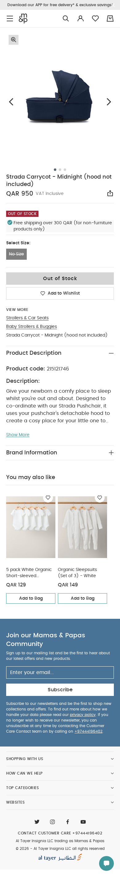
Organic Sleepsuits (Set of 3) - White (77, 573)
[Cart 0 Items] (110, 18)
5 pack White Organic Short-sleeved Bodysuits (29, 573)
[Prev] (11, 101)
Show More (18, 435)
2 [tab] (60, 169)
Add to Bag (31, 598)
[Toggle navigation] (10, 19)
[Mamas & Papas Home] (23, 18)
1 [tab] (55, 169)
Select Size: (18, 243)
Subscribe (60, 689)
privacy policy (83, 715)
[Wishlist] (48, 498)
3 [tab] (65, 169)
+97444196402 (88, 731)
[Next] (109, 101)
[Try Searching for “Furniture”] (66, 19)
